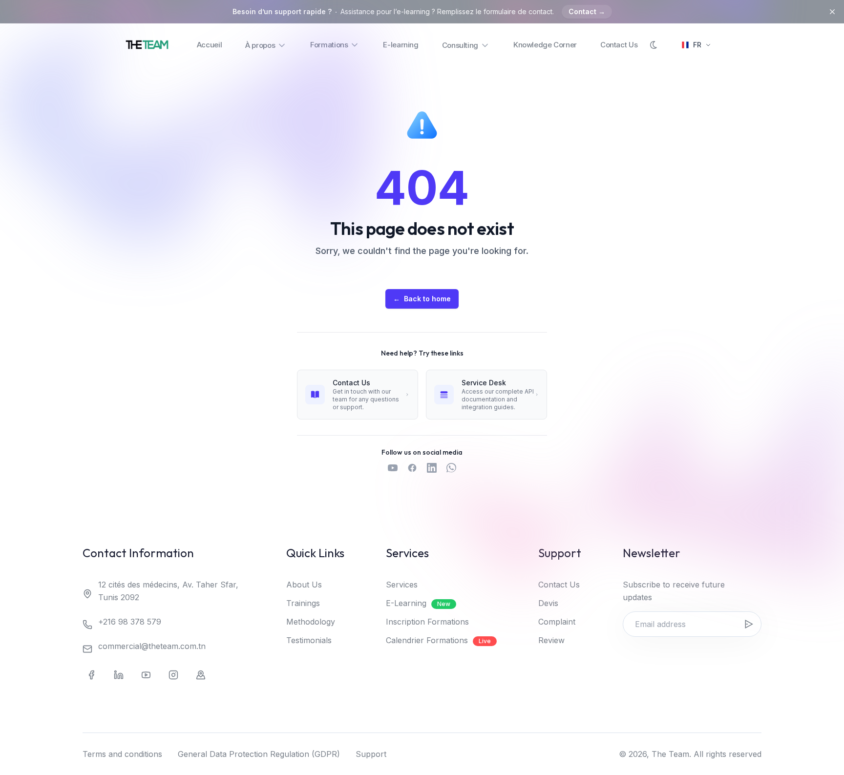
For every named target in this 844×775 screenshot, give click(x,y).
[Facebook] (91, 675)
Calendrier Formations (438, 640)
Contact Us (618, 44)
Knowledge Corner (545, 44)
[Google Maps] (201, 675)
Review (551, 640)
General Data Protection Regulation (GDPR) (259, 754)
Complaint (556, 622)
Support (371, 754)
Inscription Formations (427, 622)
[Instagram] (173, 675)
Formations (329, 44)
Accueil (209, 44)
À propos (260, 45)
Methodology (310, 622)
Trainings (303, 603)
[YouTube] (146, 675)
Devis (548, 603)
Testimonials (309, 640)
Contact (587, 11)
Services (402, 584)
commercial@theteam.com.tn (152, 646)
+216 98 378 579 (129, 622)
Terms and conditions (122, 754)
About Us (304, 584)
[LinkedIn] (118, 675)
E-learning (400, 44)
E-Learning (418, 603)
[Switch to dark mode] (654, 45)
